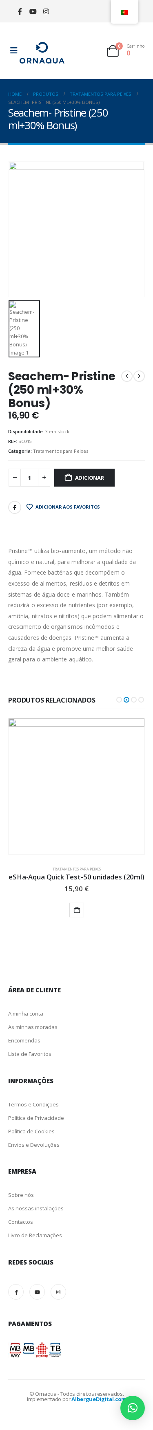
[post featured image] (76, 786)
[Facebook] (20, 11)
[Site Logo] (42, 53)
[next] (139, 376)
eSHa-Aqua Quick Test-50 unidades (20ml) (76, 876)
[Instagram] (46, 11)
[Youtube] (33, 11)
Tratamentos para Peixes (60, 451)
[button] (119, 699)
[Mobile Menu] (14, 50)
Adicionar (89, 477)
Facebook (14, 507)
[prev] (127, 376)
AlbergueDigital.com (98, 1399)
